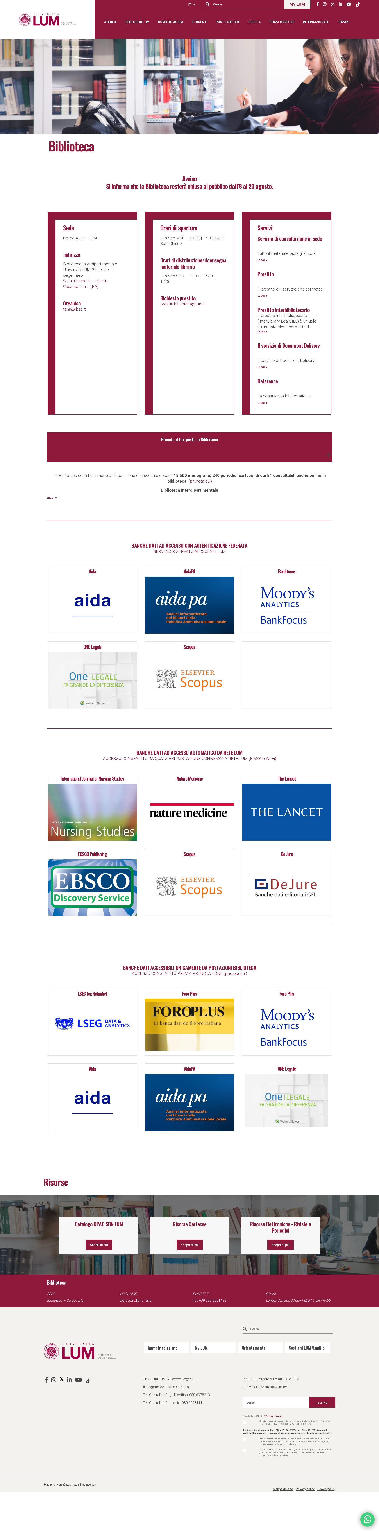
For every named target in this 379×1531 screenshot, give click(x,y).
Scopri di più (99, 1245)
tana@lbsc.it (74, 309)
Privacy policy (305, 1489)
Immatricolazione (162, 1347)
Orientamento (254, 1347)
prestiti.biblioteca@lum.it (183, 304)
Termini (279, 1416)
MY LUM (297, 4)
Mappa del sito (283, 1489)
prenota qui (200, 481)
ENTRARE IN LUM (137, 22)
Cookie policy (326, 1489)
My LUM (201, 1347)
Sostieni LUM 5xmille (306, 1347)
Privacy (269, 1416)
